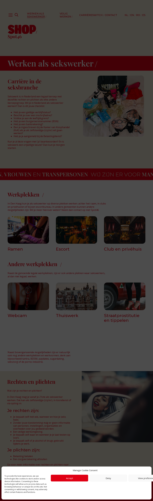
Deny (108, 478)
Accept (69, 478)
